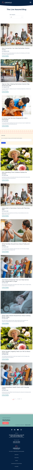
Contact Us (5, 423)
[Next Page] (21, 399)
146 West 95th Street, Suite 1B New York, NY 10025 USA (16, 435)
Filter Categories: (12, 16)
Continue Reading (5, 55)
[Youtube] (18, 430)
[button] (30, 2)
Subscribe (3, 142)
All (11, 17)
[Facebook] (11, 430)
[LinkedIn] (14, 430)
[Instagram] (21, 430)
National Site (16, 454)
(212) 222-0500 (16, 441)
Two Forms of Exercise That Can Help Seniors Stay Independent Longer (15, 280)
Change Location (28, 424)
